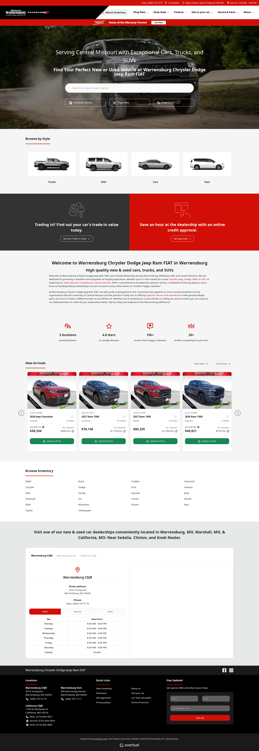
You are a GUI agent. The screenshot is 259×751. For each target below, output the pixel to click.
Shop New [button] (139, 12)
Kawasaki (30, 498)
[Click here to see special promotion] (129, 22)
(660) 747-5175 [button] (38, 698)
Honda (81, 492)
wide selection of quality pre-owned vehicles (87, 282)
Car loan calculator (141, 697)
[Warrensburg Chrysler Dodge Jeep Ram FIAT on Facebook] (223, 670)
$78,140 (87, 429)
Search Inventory (115, 12)
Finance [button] (178, 12)
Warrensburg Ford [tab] (66, 555)
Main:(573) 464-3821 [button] (41, 716)
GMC (28, 492)
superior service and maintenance (164, 295)
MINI (28, 504)
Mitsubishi (83, 504)
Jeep (180, 279)
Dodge (187, 279)
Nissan (134, 504)
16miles (121, 420)
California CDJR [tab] (88, 555)
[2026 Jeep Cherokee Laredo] (51, 390)
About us (136, 688)
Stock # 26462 (191, 412)
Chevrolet (189, 481)
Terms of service (140, 702)
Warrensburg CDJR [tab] (41, 555)
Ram (186, 504)
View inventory (104, 688)
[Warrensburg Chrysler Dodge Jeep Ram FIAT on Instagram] (230, 670)
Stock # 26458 (36, 412)
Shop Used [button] (159, 12)
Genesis (188, 487)
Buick (81, 481)
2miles (225, 420)
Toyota (29, 510)
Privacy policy (103, 702)
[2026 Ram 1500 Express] (207, 390)
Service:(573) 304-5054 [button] (42, 720)
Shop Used (168, 102)
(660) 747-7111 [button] (73, 698)
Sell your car (137, 693)
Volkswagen (84, 510)
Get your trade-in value (74, 238)
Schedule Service (82, 102)
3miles (70, 420)
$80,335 (139, 429)
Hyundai (135, 492)
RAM (194, 279)
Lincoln (135, 498)
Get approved (181, 238)
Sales (45, 611)
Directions (101, 693)
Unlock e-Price (53, 441)
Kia (80, 498)
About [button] (247, 12)
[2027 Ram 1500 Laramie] (103, 390)
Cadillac (135, 481)
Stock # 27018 (88, 412)
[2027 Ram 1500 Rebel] (155, 390)
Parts (110, 611)
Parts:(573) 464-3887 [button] (41, 724)
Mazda (187, 498)
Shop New (123, 102)
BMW (28, 481)
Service (77, 611)
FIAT (203, 279)
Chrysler (173, 279)
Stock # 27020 (139, 412)
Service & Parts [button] (226, 12)
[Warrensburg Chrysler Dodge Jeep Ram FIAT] (29, 12)
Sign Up (200, 717)
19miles (172, 420)
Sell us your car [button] (201, 12)
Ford (133, 487)
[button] (172, 3)
